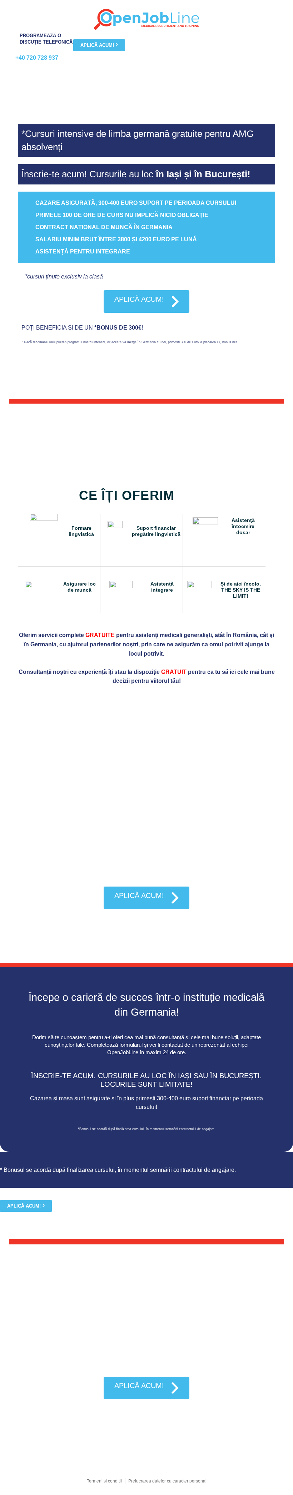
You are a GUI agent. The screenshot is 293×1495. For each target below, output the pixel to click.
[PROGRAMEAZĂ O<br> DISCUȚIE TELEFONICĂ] (8, 39)
